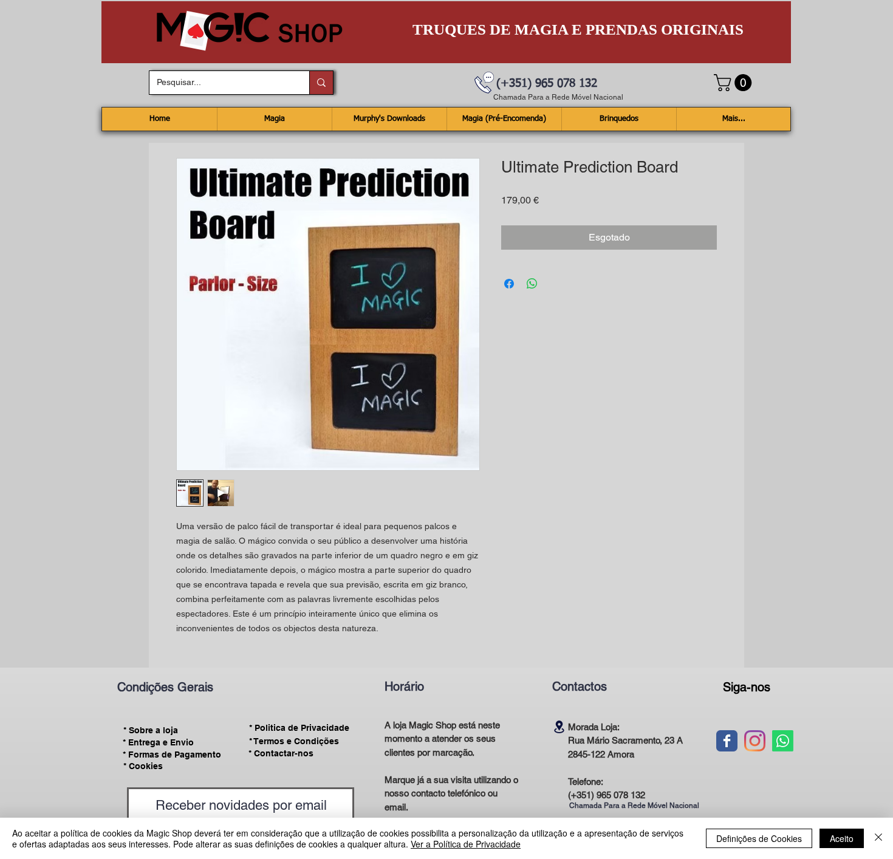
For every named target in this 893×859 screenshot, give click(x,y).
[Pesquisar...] (321, 82)
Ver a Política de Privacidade (466, 844)
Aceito (842, 838)
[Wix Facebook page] (726, 740)
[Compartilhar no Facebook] (509, 283)
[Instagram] (754, 740)
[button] (735, 82)
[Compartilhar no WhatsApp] (532, 283)
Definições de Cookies (759, 838)
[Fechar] (878, 838)
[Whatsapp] (782, 740)
